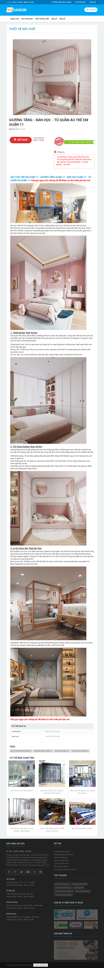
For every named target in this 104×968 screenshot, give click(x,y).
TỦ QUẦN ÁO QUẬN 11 (80, 751)
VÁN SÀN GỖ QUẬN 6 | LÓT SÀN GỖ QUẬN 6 (82, 791)
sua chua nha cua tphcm (64, 891)
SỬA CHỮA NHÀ (27, 19)
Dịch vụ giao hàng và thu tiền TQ (65, 869)
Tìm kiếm (92, 9)
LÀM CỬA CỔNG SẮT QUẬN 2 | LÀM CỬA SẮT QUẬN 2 (52, 791)
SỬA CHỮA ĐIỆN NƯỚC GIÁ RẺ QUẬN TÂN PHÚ (52, 829)
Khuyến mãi (80, 2)
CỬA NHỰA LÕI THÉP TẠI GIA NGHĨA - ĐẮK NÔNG (21, 829)
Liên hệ (92, 2)
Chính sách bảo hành (61, 860)
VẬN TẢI (62, 19)
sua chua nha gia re (62, 884)
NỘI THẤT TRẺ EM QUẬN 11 (21, 751)
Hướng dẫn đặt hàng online (63, 854)
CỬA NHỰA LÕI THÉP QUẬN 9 (21, 790)
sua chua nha (78, 887)
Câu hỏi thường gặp (61, 857)
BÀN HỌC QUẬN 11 (62, 751)
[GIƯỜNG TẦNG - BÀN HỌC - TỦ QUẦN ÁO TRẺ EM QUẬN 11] (52, 77)
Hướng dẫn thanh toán (62, 851)
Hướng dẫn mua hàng (61, 2)
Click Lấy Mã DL (40, 965)
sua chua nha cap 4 (83, 891)
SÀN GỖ (54, 19)
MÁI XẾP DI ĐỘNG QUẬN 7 (82, 828)
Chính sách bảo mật (61, 863)
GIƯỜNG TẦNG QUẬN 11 (43, 751)
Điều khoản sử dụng (61, 866)
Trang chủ (14, 19)
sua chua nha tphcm (79, 884)
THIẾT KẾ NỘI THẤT (42, 19)
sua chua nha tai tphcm (63, 895)
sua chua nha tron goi (63, 887)
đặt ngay (22, 139)
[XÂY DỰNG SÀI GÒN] (16, 10)
